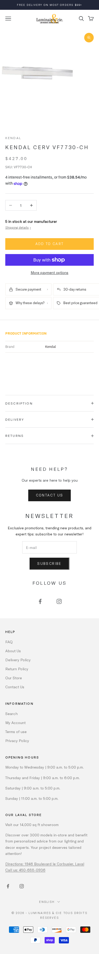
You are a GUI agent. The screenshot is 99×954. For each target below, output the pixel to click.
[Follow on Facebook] (40, 601)
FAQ (9, 642)
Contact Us (49, 495)
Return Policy (16, 669)
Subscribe (49, 563)
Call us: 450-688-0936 (25, 870)
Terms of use (16, 731)
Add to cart (49, 244)
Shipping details (18, 227)
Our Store (13, 678)
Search (11, 713)
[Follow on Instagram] (59, 601)
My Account (15, 722)
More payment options (49, 272)
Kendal (13, 138)
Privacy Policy (17, 740)
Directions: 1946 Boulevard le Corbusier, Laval (44, 864)
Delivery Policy (18, 660)
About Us (13, 651)
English (47, 901)
